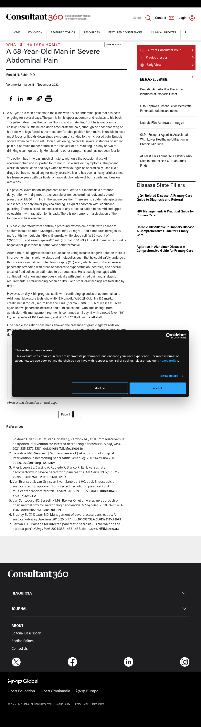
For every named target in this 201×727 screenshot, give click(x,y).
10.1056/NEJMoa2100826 (66, 448)
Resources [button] (92, 32)
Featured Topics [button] (63, 32)
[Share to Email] (30, 99)
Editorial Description (26, 633)
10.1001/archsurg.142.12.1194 (37, 462)
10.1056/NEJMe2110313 (103, 529)
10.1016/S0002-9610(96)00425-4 (44, 477)
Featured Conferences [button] (125, 32)
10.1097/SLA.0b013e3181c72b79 (99, 519)
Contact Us (20, 648)
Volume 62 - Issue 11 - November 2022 (32, 84)
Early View (153, 64)
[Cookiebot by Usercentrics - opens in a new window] (169, 336)
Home (16, 32)
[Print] (49, 99)
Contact (160, 18)
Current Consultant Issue (164, 50)
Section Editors (23, 640)
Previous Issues (157, 57)
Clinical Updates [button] (163, 32)
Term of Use (98, 703)
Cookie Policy (63, 703)
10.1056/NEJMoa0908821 (44, 510)
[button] (39, 99)
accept (157, 388)
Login (182, 18)
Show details (169, 375)
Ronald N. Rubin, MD (20, 75)
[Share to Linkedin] (20, 99)
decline (100, 388)
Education (35, 32)
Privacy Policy (81, 703)
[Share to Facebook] (11, 99)
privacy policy (168, 360)
